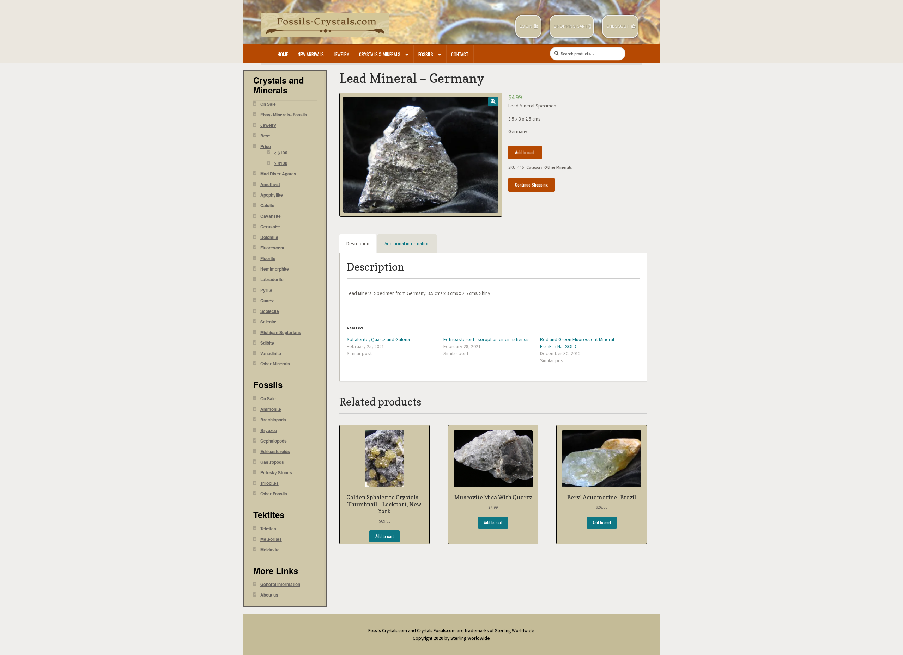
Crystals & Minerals (379, 54)
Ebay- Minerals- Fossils (283, 115)
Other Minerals (558, 167)
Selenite (268, 322)
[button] (493, 101)
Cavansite (270, 216)
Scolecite (269, 311)
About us (269, 595)
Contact (459, 54)
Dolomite (269, 237)
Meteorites (271, 539)
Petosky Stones (276, 473)
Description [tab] (357, 244)
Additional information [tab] (407, 244)
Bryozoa (268, 430)
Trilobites (269, 483)
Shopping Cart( (571, 26)
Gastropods (272, 462)
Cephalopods (273, 441)
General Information (280, 584)
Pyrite (266, 290)
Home (283, 54)
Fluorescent (272, 248)
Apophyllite (271, 195)
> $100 (280, 163)
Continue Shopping (531, 184)
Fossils (425, 54)
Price (265, 146)
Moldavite (270, 550)
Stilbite (267, 343)
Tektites (268, 529)
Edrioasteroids (275, 452)
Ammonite (270, 409)
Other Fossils (273, 494)
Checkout (617, 26)
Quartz (267, 301)
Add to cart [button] (384, 536)
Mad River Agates (278, 174)
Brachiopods (273, 420)
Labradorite (272, 280)
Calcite (267, 206)
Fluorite (267, 258)
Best (265, 136)
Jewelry (341, 54)
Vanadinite (270, 354)
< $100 (280, 153)
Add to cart (525, 152)
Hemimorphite (274, 269)
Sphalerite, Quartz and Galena (378, 339)
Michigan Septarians (280, 332)
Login (526, 26)
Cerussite (270, 227)
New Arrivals (311, 54)
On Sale (268, 104)
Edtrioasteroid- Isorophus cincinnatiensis (486, 339)
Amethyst (270, 184)
